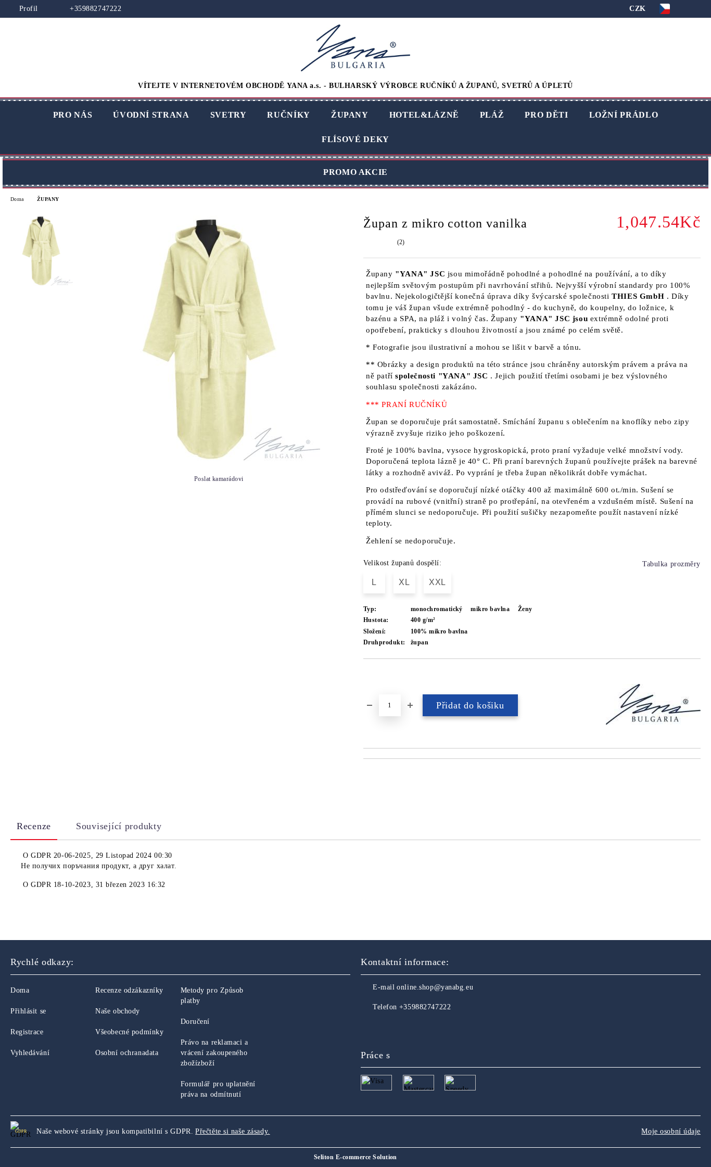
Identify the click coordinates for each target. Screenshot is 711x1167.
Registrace (27, 1032)
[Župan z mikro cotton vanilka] (210, 459)
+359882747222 (94, 8)
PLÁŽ (492, 114)
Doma (17, 199)
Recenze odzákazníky (129, 990)
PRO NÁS (72, 114)
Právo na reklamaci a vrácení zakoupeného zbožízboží (214, 1052)
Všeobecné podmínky (129, 1032)
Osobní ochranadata (126, 1053)
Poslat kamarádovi (219, 479)
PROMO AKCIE (355, 172)
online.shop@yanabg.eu (435, 987)
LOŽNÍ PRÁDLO (623, 114)
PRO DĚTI (546, 114)
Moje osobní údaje (671, 1131)
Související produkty (118, 826)
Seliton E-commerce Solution (355, 1157)
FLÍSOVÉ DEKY (355, 139)
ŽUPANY (350, 114)
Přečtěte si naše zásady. (232, 1131)
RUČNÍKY (288, 114)
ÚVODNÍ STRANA (151, 114)
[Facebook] (369, 1028)
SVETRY (228, 114)
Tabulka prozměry (671, 564)
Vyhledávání (29, 1053)
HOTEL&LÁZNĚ (424, 114)
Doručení (195, 1021)
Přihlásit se (28, 1011)
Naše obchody (117, 1011)
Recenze (34, 826)
